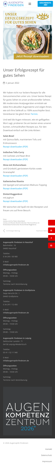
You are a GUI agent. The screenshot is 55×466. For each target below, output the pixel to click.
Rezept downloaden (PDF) (15, 146)
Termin (34, 114)
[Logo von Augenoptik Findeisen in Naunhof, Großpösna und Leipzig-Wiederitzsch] (13, 4)
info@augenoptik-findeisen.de (16, 264)
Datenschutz (46, 455)
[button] (30, 4)
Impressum (47, 461)
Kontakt (48, 449)
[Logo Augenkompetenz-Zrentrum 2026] (27, 411)
